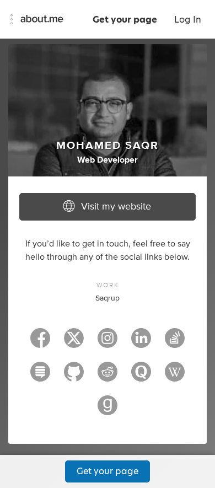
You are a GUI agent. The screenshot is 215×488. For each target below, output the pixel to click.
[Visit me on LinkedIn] (141, 343)
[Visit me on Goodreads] (107, 410)
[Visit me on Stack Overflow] (175, 343)
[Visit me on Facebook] (40, 343)
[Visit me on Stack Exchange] (40, 376)
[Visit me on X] (74, 343)
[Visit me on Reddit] (107, 376)
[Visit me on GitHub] (74, 376)
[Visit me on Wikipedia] (175, 376)
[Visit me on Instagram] (107, 343)
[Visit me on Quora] (141, 376)
